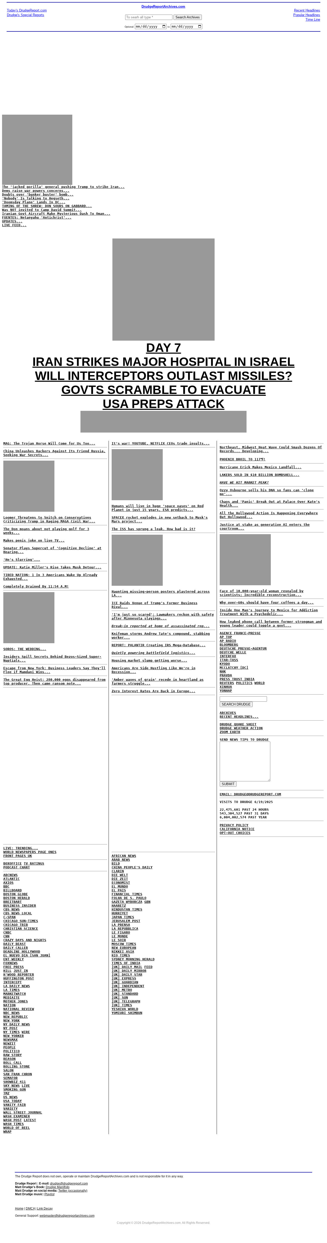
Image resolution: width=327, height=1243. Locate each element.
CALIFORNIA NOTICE (237, 829)
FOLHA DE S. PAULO (129, 898)
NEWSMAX (10, 1040)
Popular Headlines (306, 15)
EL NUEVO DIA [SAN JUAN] (26, 955)
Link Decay (45, 1208)
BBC (6, 886)
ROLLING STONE (16, 1066)
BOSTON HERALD (16, 898)
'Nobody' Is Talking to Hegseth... (35, 198)
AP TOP (226, 637)
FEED (148, 967)
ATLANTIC (11, 879)
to (169, 27)
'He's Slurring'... (21, 559)
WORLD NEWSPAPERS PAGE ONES (29, 852)
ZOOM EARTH (230, 732)
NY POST (10, 1028)
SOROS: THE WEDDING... (24, 649)
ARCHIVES (228, 713)
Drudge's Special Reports (25, 15)
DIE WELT (120, 875)
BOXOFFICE (12, 863)
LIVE (26, 1085)
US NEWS (10, 1097)
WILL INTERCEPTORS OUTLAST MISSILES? (163, 376)
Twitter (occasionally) (72, 1190)
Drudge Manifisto (57, 1187)
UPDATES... (12, 221)
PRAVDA (226, 675)
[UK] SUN (120, 997)
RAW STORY (12, 1055)
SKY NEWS (11, 1085)
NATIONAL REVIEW (18, 1009)
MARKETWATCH (14, 994)
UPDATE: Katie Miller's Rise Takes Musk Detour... (52, 567)
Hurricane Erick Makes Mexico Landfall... (260, 467)
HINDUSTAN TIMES (127, 909)
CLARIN (118, 871)
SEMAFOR (10, 1078)
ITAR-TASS (229, 660)
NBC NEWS (11, 1013)
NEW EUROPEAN (124, 948)
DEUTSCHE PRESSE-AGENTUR (243, 648)
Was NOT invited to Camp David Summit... (42, 210)
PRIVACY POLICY (234, 825)
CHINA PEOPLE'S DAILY (132, 867)
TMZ (6, 1093)
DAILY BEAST (14, 944)
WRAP (7, 1131)
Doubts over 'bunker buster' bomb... (38, 194)
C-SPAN (9, 917)
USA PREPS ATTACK (164, 404)
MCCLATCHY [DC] (234, 668)
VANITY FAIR (14, 1105)
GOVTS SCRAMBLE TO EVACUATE (163, 390)
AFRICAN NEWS (124, 856)
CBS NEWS (11, 909)
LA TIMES (11, 990)
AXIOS (8, 883)
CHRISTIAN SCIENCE (20, 928)
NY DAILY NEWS (16, 1024)
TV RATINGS (34, 863)
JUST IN (21, 971)
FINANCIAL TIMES (127, 894)
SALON (8, 1070)
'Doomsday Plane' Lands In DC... (33, 202)
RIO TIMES (121, 955)
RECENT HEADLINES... (239, 717)
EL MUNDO (120, 886)
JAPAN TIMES (123, 917)
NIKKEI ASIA (123, 951)
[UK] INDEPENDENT (128, 986)
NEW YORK (11, 1020)
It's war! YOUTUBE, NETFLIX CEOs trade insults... (161, 443)
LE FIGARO (121, 932)
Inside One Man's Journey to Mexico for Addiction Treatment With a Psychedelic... (269, 612)
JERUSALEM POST (126, 921)
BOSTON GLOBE (15, 894)
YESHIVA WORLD (125, 1009)
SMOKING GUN (14, 1089)
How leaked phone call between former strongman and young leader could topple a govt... (271, 623)
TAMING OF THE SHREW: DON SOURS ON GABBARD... (47, 206)
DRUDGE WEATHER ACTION (241, 728)
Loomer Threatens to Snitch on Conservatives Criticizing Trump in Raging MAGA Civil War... (49, 519)
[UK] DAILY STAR (127, 974)
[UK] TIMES (122, 1005)
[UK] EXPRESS (124, 978)
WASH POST (12, 1120)
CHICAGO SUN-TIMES (20, 921)
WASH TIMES (13, 1124)
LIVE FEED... (14, 225)
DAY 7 (163, 347)
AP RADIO (228, 641)
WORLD (259, 683)
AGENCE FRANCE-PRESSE (240, 633)
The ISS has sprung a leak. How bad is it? (153, 529)
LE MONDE (120, 936)
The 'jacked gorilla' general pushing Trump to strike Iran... (63, 187)
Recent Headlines (307, 10)
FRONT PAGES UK (17, 856)
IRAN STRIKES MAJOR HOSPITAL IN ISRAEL (163, 361)
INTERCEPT (12, 982)
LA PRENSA (121, 925)
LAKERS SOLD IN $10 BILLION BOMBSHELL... (259, 475)
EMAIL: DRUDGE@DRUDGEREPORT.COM (250, 794)
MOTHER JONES (15, 1001)
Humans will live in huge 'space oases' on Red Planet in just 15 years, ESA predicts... (158, 508)
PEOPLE (9, 1047)
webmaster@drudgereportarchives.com (67, 1215)
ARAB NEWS (121, 860)
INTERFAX (228, 656)
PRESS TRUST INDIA (237, 679)
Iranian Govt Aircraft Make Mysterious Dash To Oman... (56, 214)
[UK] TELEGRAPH (126, 1001)
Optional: (130, 27)
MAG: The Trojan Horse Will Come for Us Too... (49, 443)
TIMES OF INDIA (126, 963)
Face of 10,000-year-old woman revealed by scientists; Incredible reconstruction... (261, 593)
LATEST (30, 1120)
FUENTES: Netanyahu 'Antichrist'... (37, 217)
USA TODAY (12, 1101)
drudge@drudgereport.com (69, 1183)
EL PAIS (119, 890)
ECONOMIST (121, 883)
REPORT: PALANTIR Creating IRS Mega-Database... (159, 645)
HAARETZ (119, 905)
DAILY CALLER (15, 948)
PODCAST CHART (16, 867)
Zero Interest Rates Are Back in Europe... (153, 691)
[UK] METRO (122, 990)
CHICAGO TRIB (15, 925)
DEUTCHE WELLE (233, 652)
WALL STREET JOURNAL (22, 1112)
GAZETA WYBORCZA (127, 902)
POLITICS (244, 683)
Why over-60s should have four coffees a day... (267, 602)
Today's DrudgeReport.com (27, 10)
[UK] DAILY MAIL (127, 967)
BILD (116, 863)
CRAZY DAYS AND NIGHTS (24, 940)
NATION (9, 1005)
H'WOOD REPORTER (18, 974)
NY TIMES (11, 1032)
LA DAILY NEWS (16, 986)
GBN (147, 902)
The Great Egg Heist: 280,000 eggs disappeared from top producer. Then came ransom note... (54, 681)
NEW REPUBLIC (15, 1017)
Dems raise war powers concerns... (35, 191)
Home (19, 1208)
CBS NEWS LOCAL (17, 913)
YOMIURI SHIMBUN (127, 1013)
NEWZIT (9, 1043)
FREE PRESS (13, 967)
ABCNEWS (10, 875)
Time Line (313, 19)
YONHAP (226, 690)
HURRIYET (120, 913)
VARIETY (10, 1108)
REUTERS (227, 683)
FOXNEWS (10, 963)
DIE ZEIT (120, 879)
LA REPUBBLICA (125, 928)
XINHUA (226, 687)
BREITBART (12, 902)
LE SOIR (119, 940)
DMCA (30, 1208)
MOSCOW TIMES (124, 944)
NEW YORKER (13, 1036)
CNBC (7, 932)
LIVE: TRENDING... (20, 848)
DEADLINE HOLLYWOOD (21, 951)
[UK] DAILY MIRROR (129, 971)
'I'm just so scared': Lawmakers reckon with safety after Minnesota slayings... (163, 616)
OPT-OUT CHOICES (235, 833)
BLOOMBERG (229, 645)
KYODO (225, 664)
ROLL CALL (12, 1063)
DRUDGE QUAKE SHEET (238, 724)
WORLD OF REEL (16, 1128)
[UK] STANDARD (125, 994)
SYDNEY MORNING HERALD (133, 959)
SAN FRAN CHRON (17, 1074)
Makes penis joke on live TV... (34, 540)
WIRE (26, 1032)
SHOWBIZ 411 (14, 1082)
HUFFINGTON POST (18, 978)
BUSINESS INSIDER (19, 905)
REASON (9, 1059)
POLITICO (11, 1051)
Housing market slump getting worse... (149, 660)
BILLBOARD (12, 890)
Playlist (49, 1194)
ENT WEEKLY (13, 959)
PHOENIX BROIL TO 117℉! (242, 459)
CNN (6, 936)
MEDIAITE (11, 997)
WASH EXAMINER (16, 1116)
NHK (223, 671)
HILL (7, 971)
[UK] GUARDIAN (125, 982)
